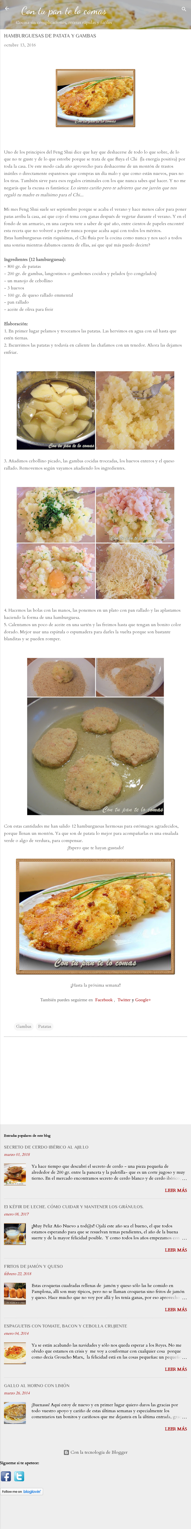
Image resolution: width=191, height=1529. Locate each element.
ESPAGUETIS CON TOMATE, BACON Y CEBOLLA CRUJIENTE (65, 1326)
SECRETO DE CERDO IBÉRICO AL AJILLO (46, 1147)
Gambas (23, 1026)
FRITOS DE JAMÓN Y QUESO (33, 1266)
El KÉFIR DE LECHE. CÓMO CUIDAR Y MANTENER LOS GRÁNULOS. (73, 1206)
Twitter (124, 999)
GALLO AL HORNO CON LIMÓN (36, 1385)
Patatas (44, 1026)
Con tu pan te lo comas (63, 10)
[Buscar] (184, 10)
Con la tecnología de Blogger (98, 1452)
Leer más (176, 1190)
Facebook (104, 999)
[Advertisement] (95, 1081)
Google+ (143, 999)
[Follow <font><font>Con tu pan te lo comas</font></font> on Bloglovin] (21, 1494)
